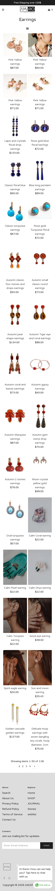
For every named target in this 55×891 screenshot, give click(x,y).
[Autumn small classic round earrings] (40, 260)
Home (31, 792)
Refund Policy (10, 809)
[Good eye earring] (40, 615)
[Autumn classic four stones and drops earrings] (15, 260)
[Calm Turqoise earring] (15, 615)
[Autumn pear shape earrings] (15, 314)
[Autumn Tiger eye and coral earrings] (40, 314)
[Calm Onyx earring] (40, 567)
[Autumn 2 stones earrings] (15, 464)
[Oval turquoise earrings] (15, 509)
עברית (7, 867)
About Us (8, 798)
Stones (32, 809)
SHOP (31, 798)
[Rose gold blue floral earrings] (40, 126)
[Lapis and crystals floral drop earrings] (15, 126)
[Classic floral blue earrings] (15, 170)
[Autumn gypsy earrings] (40, 365)
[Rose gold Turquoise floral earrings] (40, 209)
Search (6, 792)
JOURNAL (34, 803)
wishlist (32, 814)
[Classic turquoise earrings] (15, 211)
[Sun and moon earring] (40, 667)
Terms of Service (12, 814)
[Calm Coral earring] (40, 515)
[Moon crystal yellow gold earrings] (40, 461)
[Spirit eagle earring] (15, 667)
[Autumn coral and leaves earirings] (15, 365)
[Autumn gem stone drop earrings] (40, 415)
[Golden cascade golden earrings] (15, 714)
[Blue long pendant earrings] (40, 170)
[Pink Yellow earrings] (15, 45)
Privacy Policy (10, 803)
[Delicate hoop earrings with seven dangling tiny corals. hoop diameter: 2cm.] (40, 709)
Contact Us (9, 819)
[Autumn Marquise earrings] (15, 415)
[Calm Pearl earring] (15, 567)
